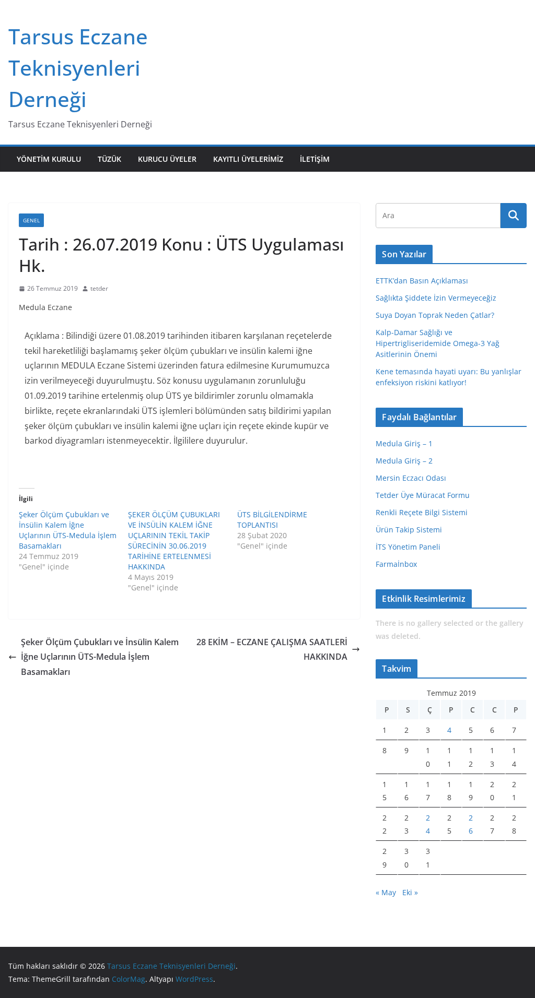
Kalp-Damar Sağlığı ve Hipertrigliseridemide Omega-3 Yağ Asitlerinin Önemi (437, 343)
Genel (31, 220)
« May (386, 892)
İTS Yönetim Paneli (408, 547)
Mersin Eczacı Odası (411, 478)
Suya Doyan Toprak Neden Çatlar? (435, 315)
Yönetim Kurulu (49, 159)
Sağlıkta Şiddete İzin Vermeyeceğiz (436, 298)
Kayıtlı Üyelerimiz (248, 159)
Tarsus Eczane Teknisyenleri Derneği (78, 67)
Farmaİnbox (396, 564)
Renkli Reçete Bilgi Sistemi (422, 512)
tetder (99, 288)
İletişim (315, 159)
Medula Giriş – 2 (404, 461)
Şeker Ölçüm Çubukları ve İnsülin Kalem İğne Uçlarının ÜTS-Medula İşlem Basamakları (68, 530)
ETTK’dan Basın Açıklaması (422, 281)
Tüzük (109, 159)
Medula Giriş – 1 (404, 443)
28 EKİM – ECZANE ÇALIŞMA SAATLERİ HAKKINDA (271, 649)
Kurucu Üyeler (167, 159)
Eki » (410, 892)
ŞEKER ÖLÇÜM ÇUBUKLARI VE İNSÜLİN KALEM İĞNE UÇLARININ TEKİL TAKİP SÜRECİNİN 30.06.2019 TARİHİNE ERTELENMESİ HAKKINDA (174, 540)
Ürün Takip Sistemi (409, 529)
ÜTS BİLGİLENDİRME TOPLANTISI (272, 519)
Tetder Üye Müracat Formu (423, 495)
